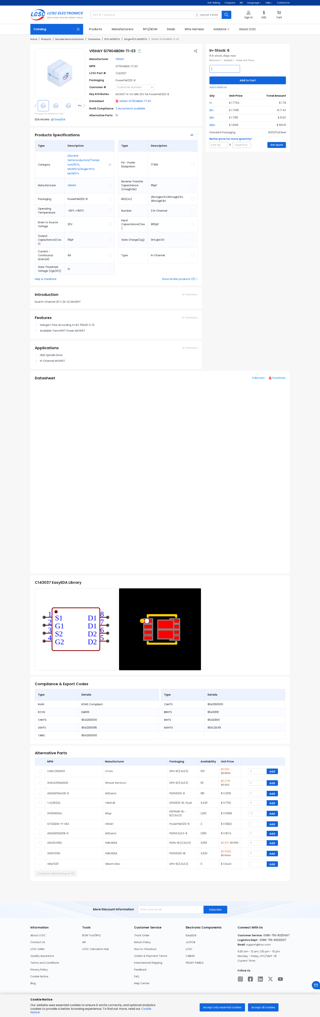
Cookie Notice (39, 976)
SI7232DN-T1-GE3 (58, 824)
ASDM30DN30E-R (58, 833)
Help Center (141, 983)
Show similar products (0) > (180, 279)
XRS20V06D (54, 843)
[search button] (226, 15)
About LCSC (38, 935)
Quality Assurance (42, 956)
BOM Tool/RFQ (91, 935)
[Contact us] (316, 985)
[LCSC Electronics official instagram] (240, 979)
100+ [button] (212, 125)
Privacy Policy (39, 969)
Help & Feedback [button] (45, 279)
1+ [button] (210, 103)
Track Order (141, 935)
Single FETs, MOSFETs (135, 39)
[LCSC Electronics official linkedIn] (260, 979)
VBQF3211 (52, 864)
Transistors (94, 39)
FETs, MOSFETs (112, 39)
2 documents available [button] (130, 108)
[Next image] (83, 105)
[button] (248, 14)
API (241, 2)
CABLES (190, 956)
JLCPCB (190, 942)
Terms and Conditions (44, 963)
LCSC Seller (37, 949)
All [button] (191, 135)
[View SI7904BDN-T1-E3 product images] (60, 73)
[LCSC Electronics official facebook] (250, 979)
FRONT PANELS (195, 963)
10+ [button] (211, 110)
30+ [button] (211, 118)
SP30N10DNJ (54, 813)
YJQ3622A (53, 803)
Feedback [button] (140, 969)
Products (46, 39)
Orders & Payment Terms (150, 956)
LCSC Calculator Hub (95, 949)
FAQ (136, 976)
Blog (33, 983)
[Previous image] (36, 105)
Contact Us (283, 2)
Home (33, 39)
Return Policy (142, 942)
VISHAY (120, 59)
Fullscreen (258, 378)
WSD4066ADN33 (57, 783)
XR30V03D (53, 853)
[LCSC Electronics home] (56, 14)
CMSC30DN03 (56, 771)
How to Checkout (145, 949)
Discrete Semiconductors (69, 39)
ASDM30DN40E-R (58, 793)
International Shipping (148, 963)
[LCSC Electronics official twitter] (270, 979)
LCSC (189, 949)
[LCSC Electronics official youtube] (280, 979)
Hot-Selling (214, 2)
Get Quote (276, 144)
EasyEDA (191, 935)
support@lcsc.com (258, 944)
